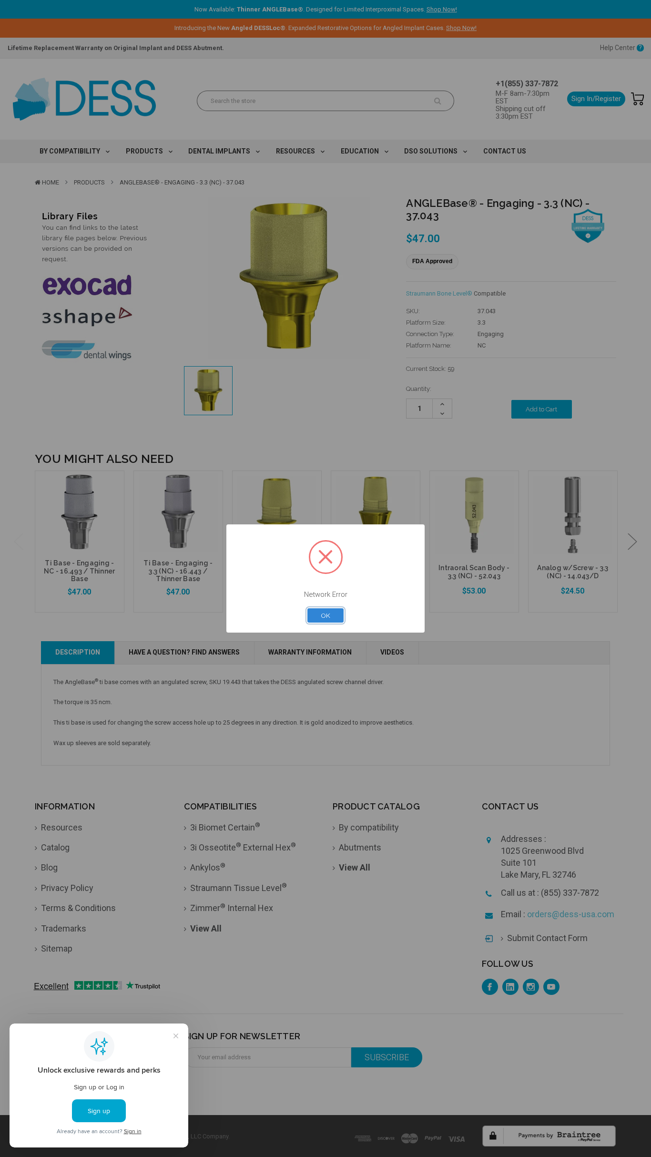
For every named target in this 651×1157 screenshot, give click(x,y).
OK (325, 615)
